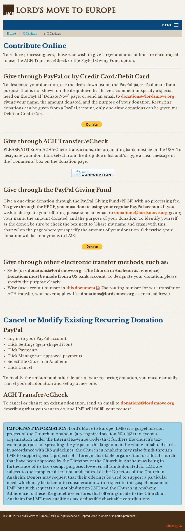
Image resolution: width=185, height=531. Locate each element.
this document (81, 288)
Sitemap (172, 526)
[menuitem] (11, 33)
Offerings (30, 33)
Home (11, 33)
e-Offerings (52, 33)
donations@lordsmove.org (141, 212)
